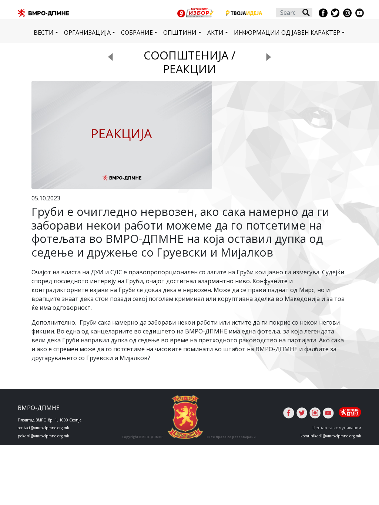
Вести (44, 32)
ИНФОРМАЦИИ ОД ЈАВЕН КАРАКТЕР (287, 32)
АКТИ (215, 32)
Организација (87, 32)
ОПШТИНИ (180, 32)
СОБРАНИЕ (137, 32)
